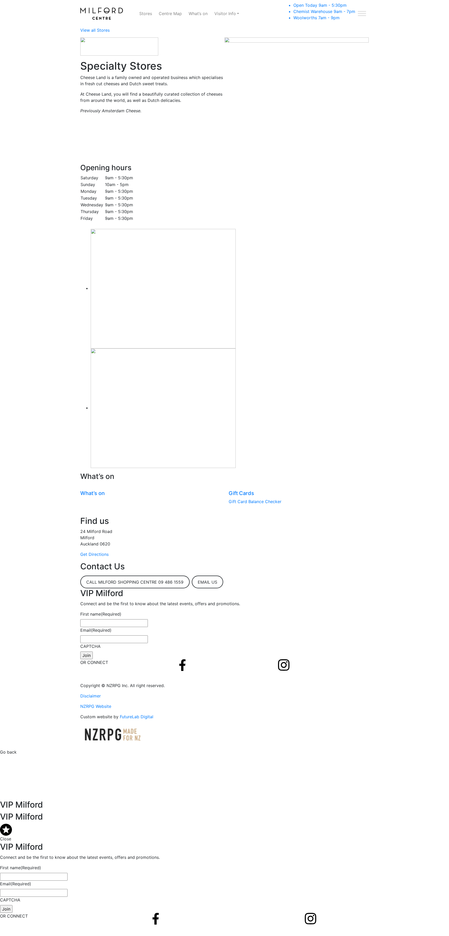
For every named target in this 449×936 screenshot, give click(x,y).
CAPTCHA (90, 646)
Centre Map (170, 13)
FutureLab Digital (136, 716)
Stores (145, 13)
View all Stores (95, 30)
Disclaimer (90, 695)
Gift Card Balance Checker (255, 501)
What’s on (198, 13)
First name (100, 614)
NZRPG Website (95, 706)
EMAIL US (207, 582)
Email (95, 630)
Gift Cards (241, 493)
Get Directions (94, 554)
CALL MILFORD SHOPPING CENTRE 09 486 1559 (134, 582)
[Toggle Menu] (362, 13)
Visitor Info (225, 13)
